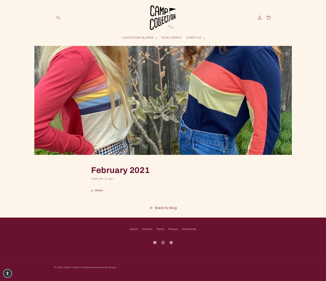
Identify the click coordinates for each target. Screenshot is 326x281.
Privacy (173, 229)
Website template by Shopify (100, 267)
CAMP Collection (73, 267)
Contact (147, 229)
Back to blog (166, 208)
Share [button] (99, 190)
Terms (160, 229)
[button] (58, 17)
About (134, 229)
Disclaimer (189, 229)
